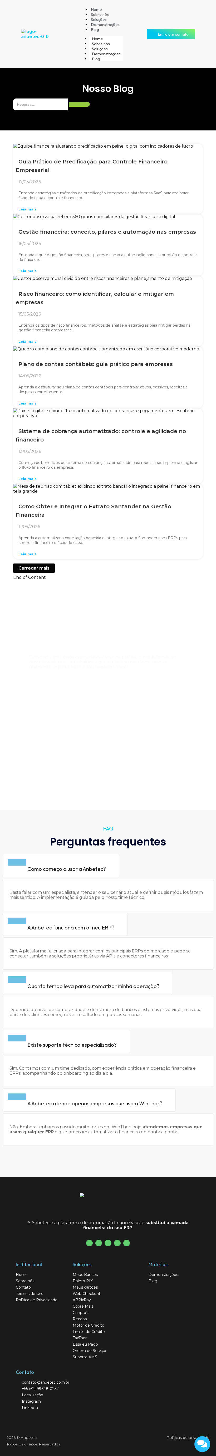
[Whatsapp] (126, 1243)
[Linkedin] (117, 1243)
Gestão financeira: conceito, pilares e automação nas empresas (107, 232)
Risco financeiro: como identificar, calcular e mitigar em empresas (95, 298)
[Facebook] (89, 1243)
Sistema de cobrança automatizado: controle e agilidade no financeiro (101, 435)
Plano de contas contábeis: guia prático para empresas (95, 364)
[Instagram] (108, 1243)
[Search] (79, 104)
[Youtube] (98, 1243)
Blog (95, 29)
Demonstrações (105, 24)
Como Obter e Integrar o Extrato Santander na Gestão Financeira (93, 510)
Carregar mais (34, 568)
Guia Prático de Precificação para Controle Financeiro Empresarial (92, 165)
